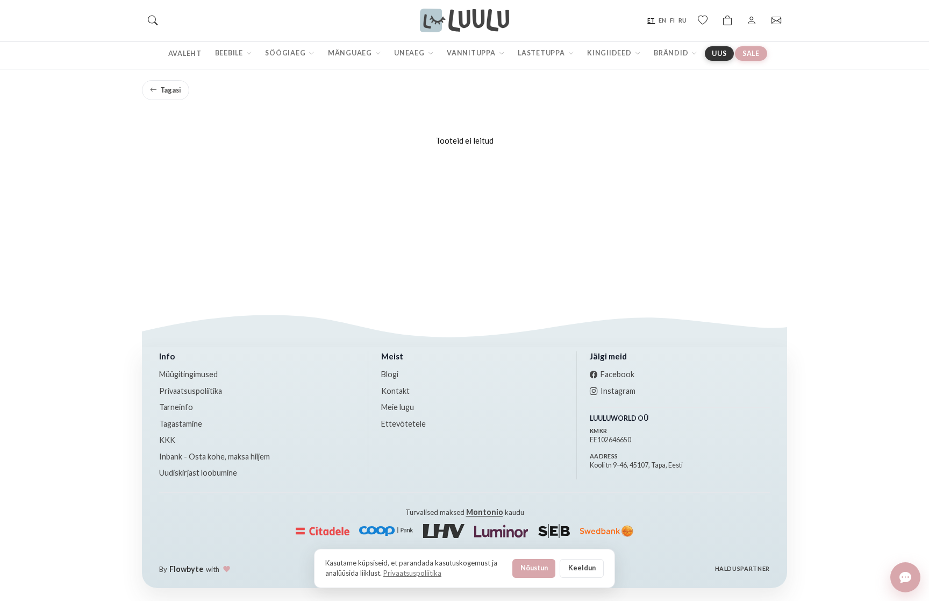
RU (682, 20)
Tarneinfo (176, 407)
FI (672, 20)
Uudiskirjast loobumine (198, 472)
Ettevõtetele (403, 423)
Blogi (389, 374)
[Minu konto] (751, 20)
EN (662, 20)
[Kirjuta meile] (905, 577)
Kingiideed (610, 53)
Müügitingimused (188, 374)
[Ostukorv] (727, 20)
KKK (167, 439)
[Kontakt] (776, 20)
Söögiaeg (286, 53)
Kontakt (395, 390)
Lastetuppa (542, 53)
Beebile (230, 53)
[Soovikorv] (702, 20)
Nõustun (534, 567)
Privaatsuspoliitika (190, 390)
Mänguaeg (351, 53)
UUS (719, 54)
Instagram (618, 390)
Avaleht (185, 54)
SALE (751, 54)
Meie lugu (397, 407)
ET (651, 20)
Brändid (672, 53)
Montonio (484, 512)
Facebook (617, 374)
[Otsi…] (152, 20)
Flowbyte (186, 569)
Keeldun (582, 567)
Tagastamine (180, 423)
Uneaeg (410, 53)
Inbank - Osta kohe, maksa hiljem (214, 456)
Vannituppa (472, 53)
